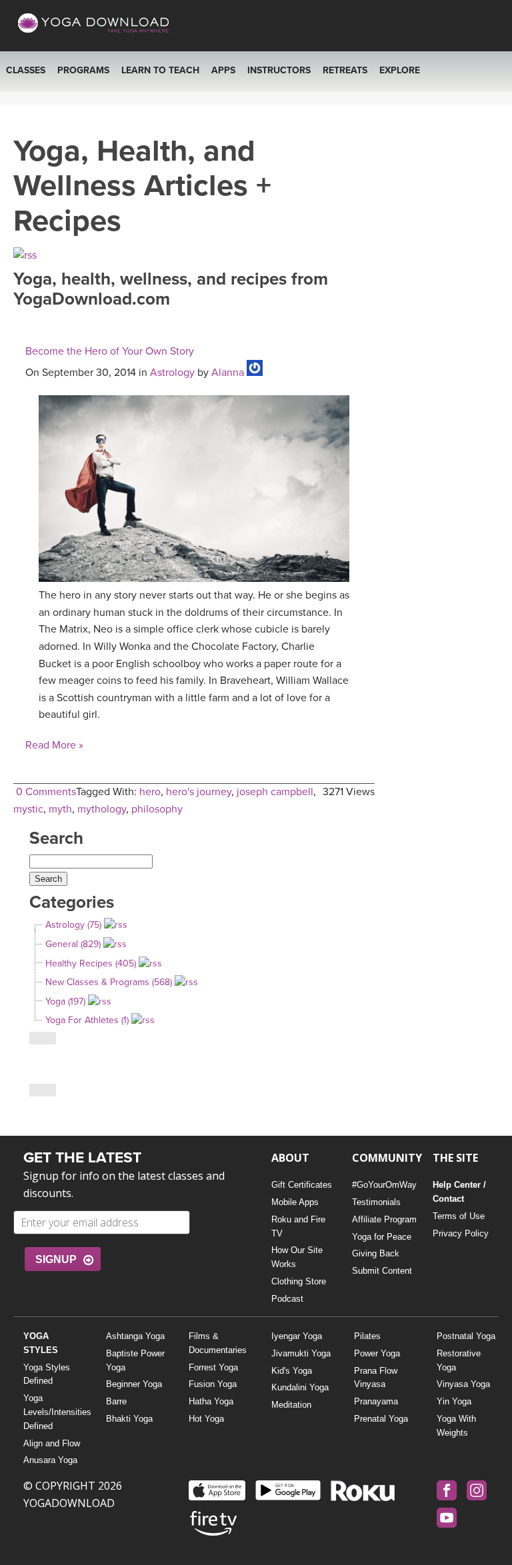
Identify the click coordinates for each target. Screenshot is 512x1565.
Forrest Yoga (213, 1367)
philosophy (157, 809)
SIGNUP (56, 1259)
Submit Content (382, 1271)
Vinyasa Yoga (463, 1384)
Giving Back (375, 1253)
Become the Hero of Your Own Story (109, 351)
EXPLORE (399, 70)
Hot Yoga (206, 1419)
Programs (83, 70)
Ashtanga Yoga (135, 1336)
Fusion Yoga (213, 1384)
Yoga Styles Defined (46, 1374)
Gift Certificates (301, 1185)
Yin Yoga (454, 1401)
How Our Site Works (297, 1257)
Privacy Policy (461, 1233)
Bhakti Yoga (129, 1419)
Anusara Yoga (50, 1460)
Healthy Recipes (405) (90, 963)
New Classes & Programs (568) (108, 982)
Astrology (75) (73, 924)
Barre (116, 1401)
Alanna (227, 372)
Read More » (54, 745)
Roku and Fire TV (298, 1226)
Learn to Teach (160, 70)
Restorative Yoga (459, 1360)
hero (150, 791)
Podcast (287, 1299)
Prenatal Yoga (381, 1419)
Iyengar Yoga (296, 1336)
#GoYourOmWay (384, 1185)
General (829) (73, 944)
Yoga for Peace (381, 1237)
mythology (101, 809)
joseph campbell (275, 791)
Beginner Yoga (134, 1384)
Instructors (279, 70)
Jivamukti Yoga (301, 1353)
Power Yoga (377, 1353)
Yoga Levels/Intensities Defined (54, 1412)
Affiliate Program (384, 1219)
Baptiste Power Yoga (135, 1360)
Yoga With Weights (456, 1426)
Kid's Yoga (291, 1371)
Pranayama (376, 1401)
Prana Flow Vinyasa (375, 1378)
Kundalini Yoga (300, 1387)
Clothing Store (298, 1281)
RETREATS (345, 70)
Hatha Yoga (211, 1401)
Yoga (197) (65, 1001)
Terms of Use (459, 1216)
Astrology (172, 372)
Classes (25, 70)
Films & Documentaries (218, 1343)
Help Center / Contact (459, 1192)
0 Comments (46, 791)
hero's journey (198, 791)
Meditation (291, 1405)
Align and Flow (51, 1443)
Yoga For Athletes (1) (87, 1020)
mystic (28, 809)
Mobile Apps (295, 1202)
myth (60, 809)
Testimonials (376, 1202)
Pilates (367, 1336)
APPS (223, 70)
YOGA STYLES (40, 1343)
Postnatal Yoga (466, 1336)
